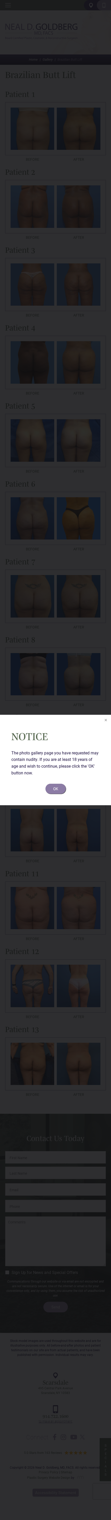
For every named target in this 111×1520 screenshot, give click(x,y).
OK (55, 788)
